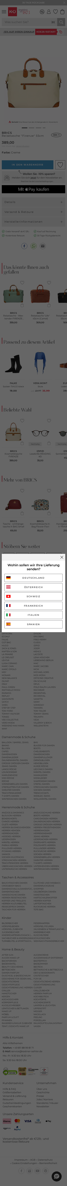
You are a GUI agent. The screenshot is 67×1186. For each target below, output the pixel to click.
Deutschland (33, 577)
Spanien (33, 624)
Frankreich (33, 605)
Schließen (61, 557)
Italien (33, 614)
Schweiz (33, 596)
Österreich (33, 587)
